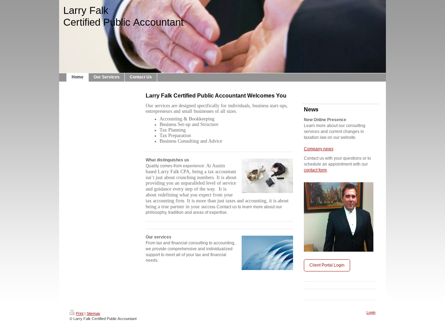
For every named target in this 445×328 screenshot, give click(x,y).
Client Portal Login (327, 265)
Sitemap (93, 313)
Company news (318, 148)
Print (79, 313)
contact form (315, 170)
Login (370, 312)
